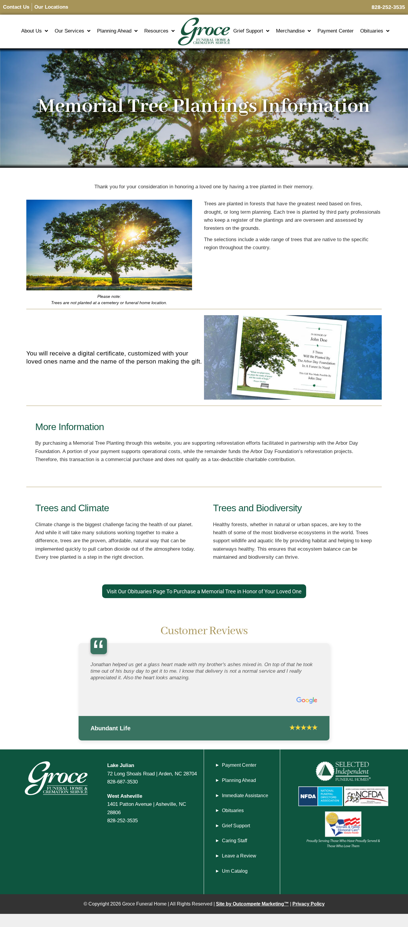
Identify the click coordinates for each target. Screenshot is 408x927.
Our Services (69, 31)
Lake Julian (120, 765)
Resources (156, 31)
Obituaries (371, 31)
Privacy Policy (308, 903)
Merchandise (290, 31)
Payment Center (335, 31)
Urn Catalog (235, 871)
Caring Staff (234, 840)
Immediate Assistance (245, 795)
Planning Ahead (114, 31)
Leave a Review (239, 855)
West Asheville (124, 796)
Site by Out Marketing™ (252, 903)
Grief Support (248, 31)
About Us (31, 31)
